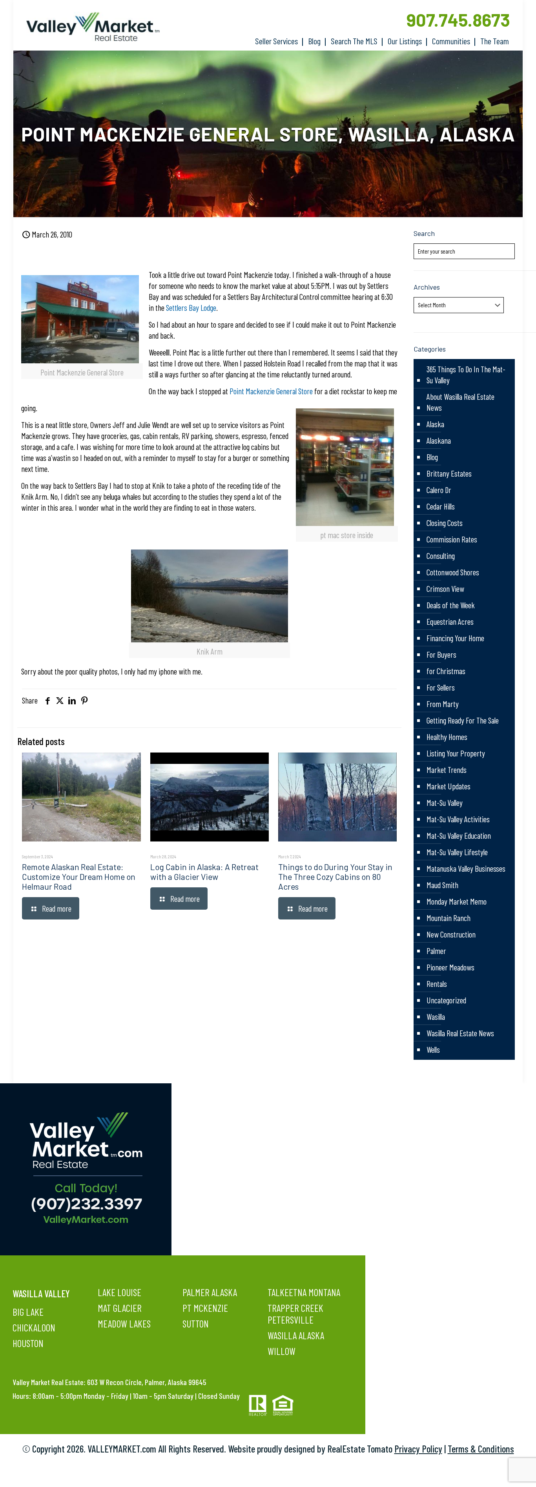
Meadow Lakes (124, 1323)
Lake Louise (119, 1292)
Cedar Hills (441, 506)
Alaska (435, 424)
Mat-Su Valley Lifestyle (457, 852)
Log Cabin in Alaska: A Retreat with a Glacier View (204, 871)
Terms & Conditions (481, 1448)
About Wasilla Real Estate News (460, 402)
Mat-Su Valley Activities (458, 819)
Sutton (195, 1323)
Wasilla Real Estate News (460, 1033)
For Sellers (441, 687)
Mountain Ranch (448, 918)
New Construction (451, 934)
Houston (28, 1343)
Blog (432, 457)
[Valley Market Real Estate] (89, 27)
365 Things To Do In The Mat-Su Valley (466, 374)
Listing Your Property (456, 753)
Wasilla (436, 1016)
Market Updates (448, 786)
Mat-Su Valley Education (459, 835)
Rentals (437, 983)
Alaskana (439, 440)
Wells (433, 1049)
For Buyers (441, 654)
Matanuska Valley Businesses (466, 868)
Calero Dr (439, 490)
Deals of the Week (451, 605)
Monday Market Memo (457, 901)
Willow (281, 1351)
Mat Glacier (120, 1308)
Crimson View (445, 588)
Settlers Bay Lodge (191, 307)
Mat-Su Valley (445, 802)
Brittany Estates (449, 473)
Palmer (436, 951)
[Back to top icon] (498, 1471)
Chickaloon (34, 1327)
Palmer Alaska (209, 1292)
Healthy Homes (447, 737)
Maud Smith (442, 885)
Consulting (441, 555)
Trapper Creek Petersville (295, 1314)
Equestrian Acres (450, 621)
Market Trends (447, 769)
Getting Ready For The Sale (463, 720)
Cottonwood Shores (453, 572)
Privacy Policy (418, 1448)
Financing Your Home (455, 638)
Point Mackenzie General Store (271, 391)
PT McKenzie (205, 1308)
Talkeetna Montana (304, 1292)
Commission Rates (452, 539)
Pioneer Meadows (450, 967)
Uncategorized (446, 1000)
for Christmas (446, 671)
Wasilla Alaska (296, 1335)
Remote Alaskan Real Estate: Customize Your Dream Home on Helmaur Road (78, 876)
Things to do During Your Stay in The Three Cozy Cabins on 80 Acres (335, 876)
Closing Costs (445, 523)
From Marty (443, 704)
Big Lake (28, 1312)
